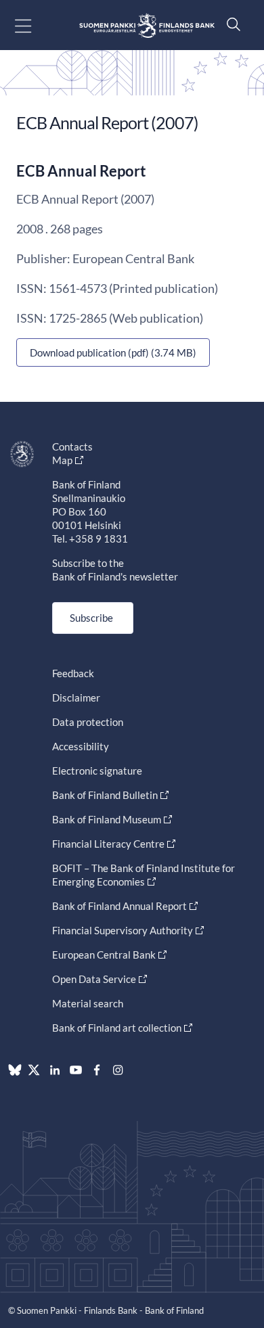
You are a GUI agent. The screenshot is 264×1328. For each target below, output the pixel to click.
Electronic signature (97, 770)
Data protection (87, 722)
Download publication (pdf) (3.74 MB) (113, 352)
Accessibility (80, 746)
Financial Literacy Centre (108, 844)
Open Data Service (94, 979)
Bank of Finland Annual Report (119, 906)
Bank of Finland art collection (116, 1028)
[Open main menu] (35, 25)
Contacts (72, 446)
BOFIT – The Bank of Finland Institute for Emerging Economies (143, 875)
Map (62, 460)
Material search (87, 1003)
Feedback (73, 673)
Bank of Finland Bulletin (105, 795)
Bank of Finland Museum (106, 819)
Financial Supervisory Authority (122, 930)
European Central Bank (104, 954)
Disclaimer (76, 697)
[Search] (230, 24)
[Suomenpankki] (147, 25)
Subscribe (91, 618)
